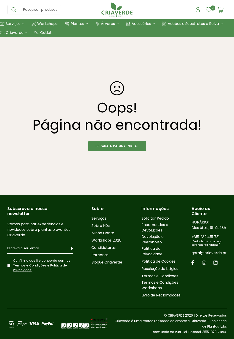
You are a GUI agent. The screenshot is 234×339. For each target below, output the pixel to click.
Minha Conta (102, 233)
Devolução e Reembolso (152, 239)
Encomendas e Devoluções (154, 227)
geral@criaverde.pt (209, 253)
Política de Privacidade (151, 251)
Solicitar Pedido (155, 218)
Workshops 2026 (106, 240)
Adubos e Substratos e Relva (193, 23)
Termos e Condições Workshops (159, 285)
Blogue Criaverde (106, 262)
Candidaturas (103, 247)
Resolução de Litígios (159, 268)
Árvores (108, 23)
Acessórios (141, 23)
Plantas (77, 23)
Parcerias (100, 255)
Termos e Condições (29, 265)
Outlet (46, 32)
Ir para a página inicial (117, 146)
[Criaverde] (117, 9)
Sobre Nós (100, 225)
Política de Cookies (158, 261)
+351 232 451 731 (206, 240)
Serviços (98, 218)
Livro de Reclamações (161, 295)
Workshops (47, 23)
